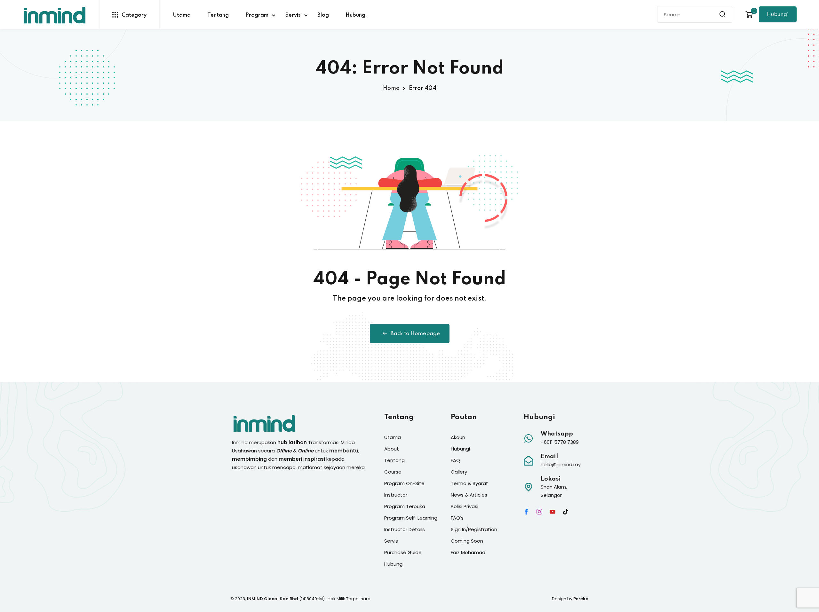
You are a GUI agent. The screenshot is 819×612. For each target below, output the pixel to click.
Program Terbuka (404, 506)
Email (549, 456)
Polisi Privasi (464, 506)
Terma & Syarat (469, 483)
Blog (323, 15)
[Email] (528, 461)
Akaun (458, 437)
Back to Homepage (415, 333)
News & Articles (469, 494)
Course (393, 471)
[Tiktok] (565, 511)
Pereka (581, 599)
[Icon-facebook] (526, 511)
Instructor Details (404, 529)
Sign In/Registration (474, 529)
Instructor (395, 494)
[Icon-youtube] (552, 511)
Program (256, 15)
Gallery (459, 471)
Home (391, 88)
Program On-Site (404, 483)
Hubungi (356, 15)
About (391, 448)
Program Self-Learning (410, 517)
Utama (182, 15)
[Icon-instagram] (539, 511)
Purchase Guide (403, 552)
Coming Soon (467, 540)
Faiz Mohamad (468, 552)
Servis (293, 15)
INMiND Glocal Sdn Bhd (272, 599)
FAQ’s (457, 517)
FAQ (455, 460)
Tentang (218, 15)
